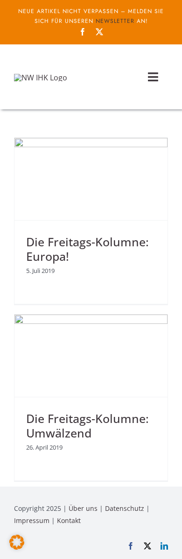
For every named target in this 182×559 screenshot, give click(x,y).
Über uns (83, 508)
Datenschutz (124, 508)
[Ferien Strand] (40, 77)
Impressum (31, 520)
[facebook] (82, 32)
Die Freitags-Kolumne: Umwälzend (87, 426)
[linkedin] (164, 546)
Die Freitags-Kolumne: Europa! (87, 249)
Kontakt (69, 520)
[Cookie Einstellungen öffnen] (16, 547)
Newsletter (115, 21)
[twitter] (99, 32)
